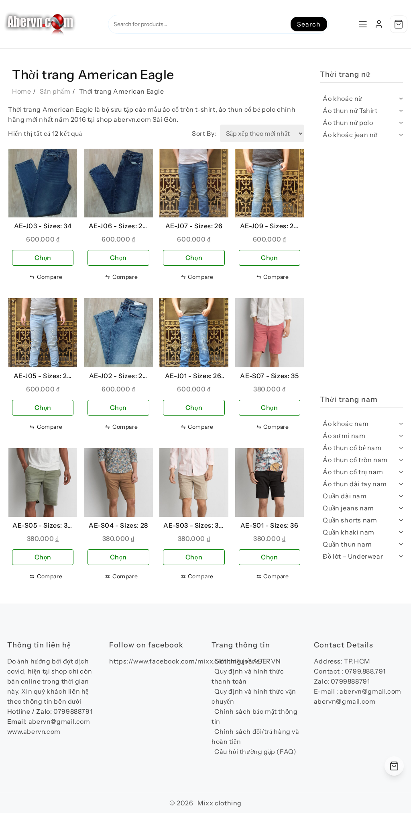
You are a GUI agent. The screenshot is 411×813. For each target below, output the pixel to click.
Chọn (43, 258)
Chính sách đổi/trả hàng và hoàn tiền (255, 736)
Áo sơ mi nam (344, 436)
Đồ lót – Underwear (353, 556)
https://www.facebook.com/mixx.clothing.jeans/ (186, 661)
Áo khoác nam (345, 424)
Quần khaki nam (348, 532)
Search (308, 24)
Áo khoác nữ (342, 98)
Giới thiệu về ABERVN (247, 661)
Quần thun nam (347, 544)
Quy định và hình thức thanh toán (248, 676)
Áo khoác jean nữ (350, 135)
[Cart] (398, 24)
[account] (379, 24)
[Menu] (363, 24)
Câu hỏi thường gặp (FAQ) (255, 751)
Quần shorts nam (350, 520)
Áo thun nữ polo (348, 123)
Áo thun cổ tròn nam (355, 460)
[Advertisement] (361, 271)
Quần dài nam (344, 496)
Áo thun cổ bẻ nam (352, 448)
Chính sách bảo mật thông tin (254, 716)
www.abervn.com (34, 731)
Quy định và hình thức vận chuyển (254, 696)
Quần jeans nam (348, 508)
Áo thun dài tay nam (355, 484)
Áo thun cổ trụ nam (353, 472)
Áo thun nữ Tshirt (350, 110)
